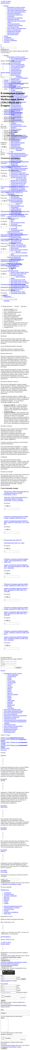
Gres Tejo (9, 684)
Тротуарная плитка (12, 34)
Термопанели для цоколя (18, 185)
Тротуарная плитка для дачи (19, 281)
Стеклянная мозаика (13, 27)
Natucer (9, 690)
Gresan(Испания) (15, 69)
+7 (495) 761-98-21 (6, 1)
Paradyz (9, 691)
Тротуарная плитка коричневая (19, 285)
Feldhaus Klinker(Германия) (18, 138)
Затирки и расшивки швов (18, 246)
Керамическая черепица (14, 31)
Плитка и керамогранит (14, 30)
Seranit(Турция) (15, 79)
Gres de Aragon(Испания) (18, 66)
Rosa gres (9, 693)
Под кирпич (14, 224)
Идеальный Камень (16, 225)
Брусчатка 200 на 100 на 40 (18, 273)
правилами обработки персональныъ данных (13, 1005)
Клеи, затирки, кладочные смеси (16, 28)
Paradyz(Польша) (15, 75)
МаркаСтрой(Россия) (17, 88)
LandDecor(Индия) (16, 209)
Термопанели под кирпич (18, 189)
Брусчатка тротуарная (17, 275)
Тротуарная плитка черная (18, 293)
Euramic (9, 678)
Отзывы (6, 910)
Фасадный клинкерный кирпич (16, 11)
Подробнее (4, 779)
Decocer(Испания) (16, 258)
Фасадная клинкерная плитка (15, 8)
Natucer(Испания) (16, 73)
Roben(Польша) (15, 197)
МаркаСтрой (11, 705)
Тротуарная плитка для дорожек (20, 282)
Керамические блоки (13, 33)
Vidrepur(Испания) (16, 242)
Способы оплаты (9, 39)
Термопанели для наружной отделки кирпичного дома (19, 182)
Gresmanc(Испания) (16, 70)
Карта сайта (7, 913)
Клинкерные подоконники (15, 17)
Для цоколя (14, 228)
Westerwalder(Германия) (17, 84)
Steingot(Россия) (15, 145)
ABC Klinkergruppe (12, 675)
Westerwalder (10, 700)
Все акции (4, 750)
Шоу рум (6, 897)
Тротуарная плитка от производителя (17, 289)
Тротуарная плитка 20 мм (18, 279)
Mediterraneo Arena (16, 135)
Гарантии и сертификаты (11, 912)
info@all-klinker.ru (6, 936)
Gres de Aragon (11, 682)
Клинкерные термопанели (18, 172)
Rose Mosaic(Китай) (16, 240)
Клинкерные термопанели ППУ (20, 174)
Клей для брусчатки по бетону (19, 249)
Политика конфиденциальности (13, 906)
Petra (12, 221)
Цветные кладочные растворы (19, 255)
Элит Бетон (10, 708)
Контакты (7, 42)
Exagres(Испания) (16, 63)
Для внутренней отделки (18, 222)
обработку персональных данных (11, 884)
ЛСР (12, 151)
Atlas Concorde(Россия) (17, 206)
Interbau (9, 688)
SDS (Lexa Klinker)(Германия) (19, 78)
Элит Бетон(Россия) (16, 91)
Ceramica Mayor (11, 676)
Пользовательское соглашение (9, 965)
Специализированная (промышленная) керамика (15, 24)
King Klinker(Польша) (17, 108)
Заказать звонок (5, 3)
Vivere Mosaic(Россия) (17, 243)
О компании (7, 37)
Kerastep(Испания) (16, 106)
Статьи (6, 901)
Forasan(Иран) (15, 207)
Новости (6, 900)
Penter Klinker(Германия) (18, 142)
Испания (9, 703)
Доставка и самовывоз (10, 40)
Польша (13, 90)
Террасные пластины (13, 19)
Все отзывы (4, 872)
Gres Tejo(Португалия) (17, 67)
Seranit (9, 696)
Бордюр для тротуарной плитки (20, 272)
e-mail (2, 879)
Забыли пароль (5, 980)
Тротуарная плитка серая (18, 291)
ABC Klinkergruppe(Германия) (19, 58)
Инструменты (15, 248)
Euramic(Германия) (16, 61)
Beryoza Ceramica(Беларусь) (18, 97)
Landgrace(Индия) (16, 210)
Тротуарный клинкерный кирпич (16, 10)
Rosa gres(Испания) (16, 76)
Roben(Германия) (15, 144)
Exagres (9, 679)
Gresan (9, 685)
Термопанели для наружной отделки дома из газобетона (19, 179)
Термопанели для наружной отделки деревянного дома (19, 176)
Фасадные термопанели (14, 13)
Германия (13, 123)
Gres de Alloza (11, 681)
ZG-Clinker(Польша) (16, 150)
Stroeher (9, 697)
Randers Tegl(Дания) (16, 160)
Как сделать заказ (9, 909)
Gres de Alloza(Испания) (17, 64)
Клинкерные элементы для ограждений (15, 715)
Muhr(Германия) (15, 141)
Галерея (6, 903)
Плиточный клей (15, 251)
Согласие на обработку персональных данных (14, 962)
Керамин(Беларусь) (16, 124)
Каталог (6, 5)
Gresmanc (10, 687)
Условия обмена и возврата (11, 907)
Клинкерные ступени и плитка (16, 7)
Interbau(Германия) (16, 72)
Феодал (13, 219)
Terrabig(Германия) (16, 115)
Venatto (9, 699)
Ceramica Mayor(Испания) (18, 60)
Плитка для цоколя (16, 129)
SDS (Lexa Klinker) (12, 694)
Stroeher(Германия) (16, 81)
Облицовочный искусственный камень (15, 720)
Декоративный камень (17, 230)
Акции (6, 36)
